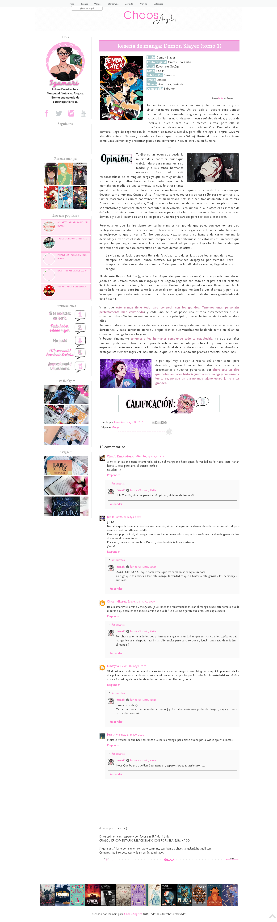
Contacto (129, 4)
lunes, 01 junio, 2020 (143, 490)
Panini (220, 98)
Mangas (97, 4)
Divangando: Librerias (72, 286)
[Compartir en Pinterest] (165, 422)
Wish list (143, 4)
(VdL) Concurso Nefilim (73, 238)
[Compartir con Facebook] (162, 422)
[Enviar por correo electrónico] (153, 422)
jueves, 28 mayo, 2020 (128, 517)
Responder (113, 475)
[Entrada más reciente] (106, 859)
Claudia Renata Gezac (120, 456)
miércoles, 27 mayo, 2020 (150, 456)
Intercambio (113, 4)
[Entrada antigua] (232, 859)
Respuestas (118, 483)
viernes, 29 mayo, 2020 (130, 734)
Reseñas (84, 4)
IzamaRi (120, 490)
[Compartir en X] (159, 422)
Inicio (72, 4)
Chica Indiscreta (117, 601)
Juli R (110, 517)
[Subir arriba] (273, 917)
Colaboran (158, 4)
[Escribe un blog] (156, 422)
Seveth (111, 734)
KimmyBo (113, 666)
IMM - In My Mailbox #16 (73, 270)
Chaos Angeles (133, 914)
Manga (115, 427)
